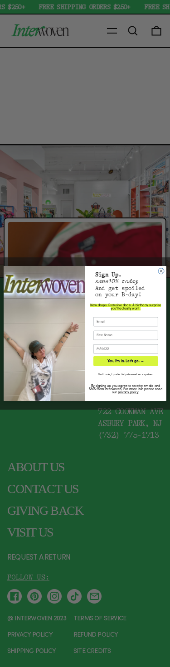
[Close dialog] (161, 271)
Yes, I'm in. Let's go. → (125, 361)
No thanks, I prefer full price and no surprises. (125, 374)
